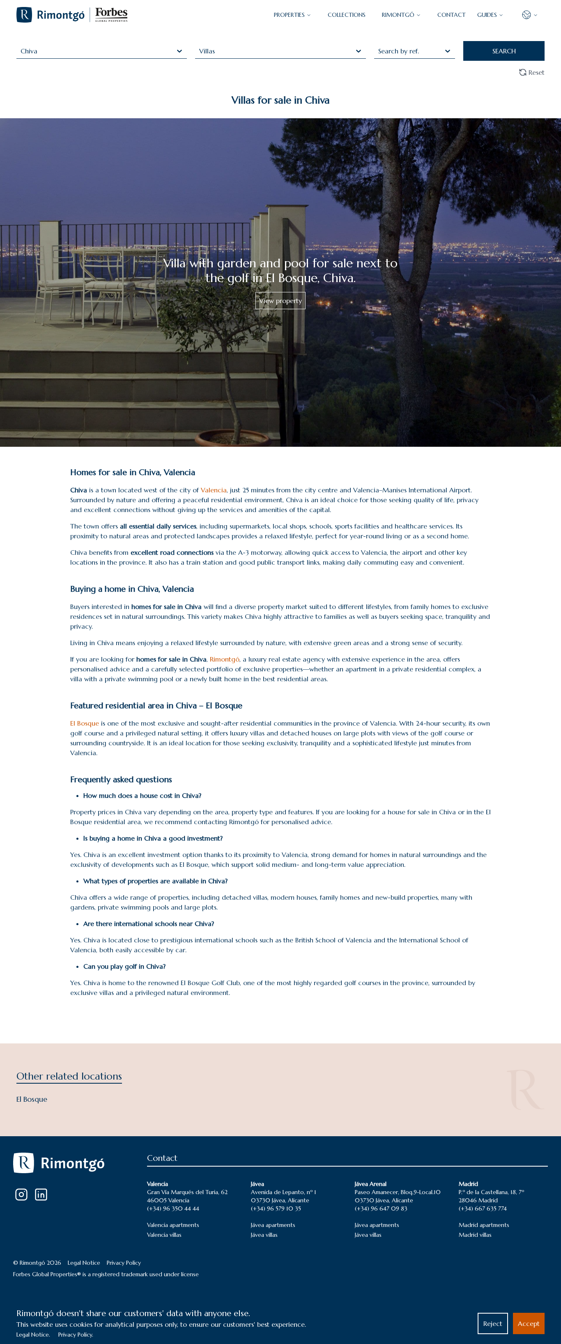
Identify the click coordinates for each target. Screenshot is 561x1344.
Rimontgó (398, 14)
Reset (537, 72)
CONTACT (451, 14)
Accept (529, 1323)
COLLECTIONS (347, 14)
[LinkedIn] (41, 1194)
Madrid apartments (484, 1225)
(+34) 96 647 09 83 (381, 1208)
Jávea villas (264, 1234)
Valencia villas (164, 1234)
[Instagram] (21, 1194)
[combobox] (22, 51)
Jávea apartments (273, 1225)
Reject (492, 1323)
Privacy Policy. (75, 1334)
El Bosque (84, 723)
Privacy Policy (124, 1262)
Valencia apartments (173, 1225)
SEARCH (504, 51)
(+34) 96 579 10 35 (276, 1208)
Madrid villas (475, 1234)
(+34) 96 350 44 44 (173, 1208)
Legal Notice (84, 1262)
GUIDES (487, 14)
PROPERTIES (289, 14)
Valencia (214, 490)
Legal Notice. (33, 1334)
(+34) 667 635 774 (483, 1208)
